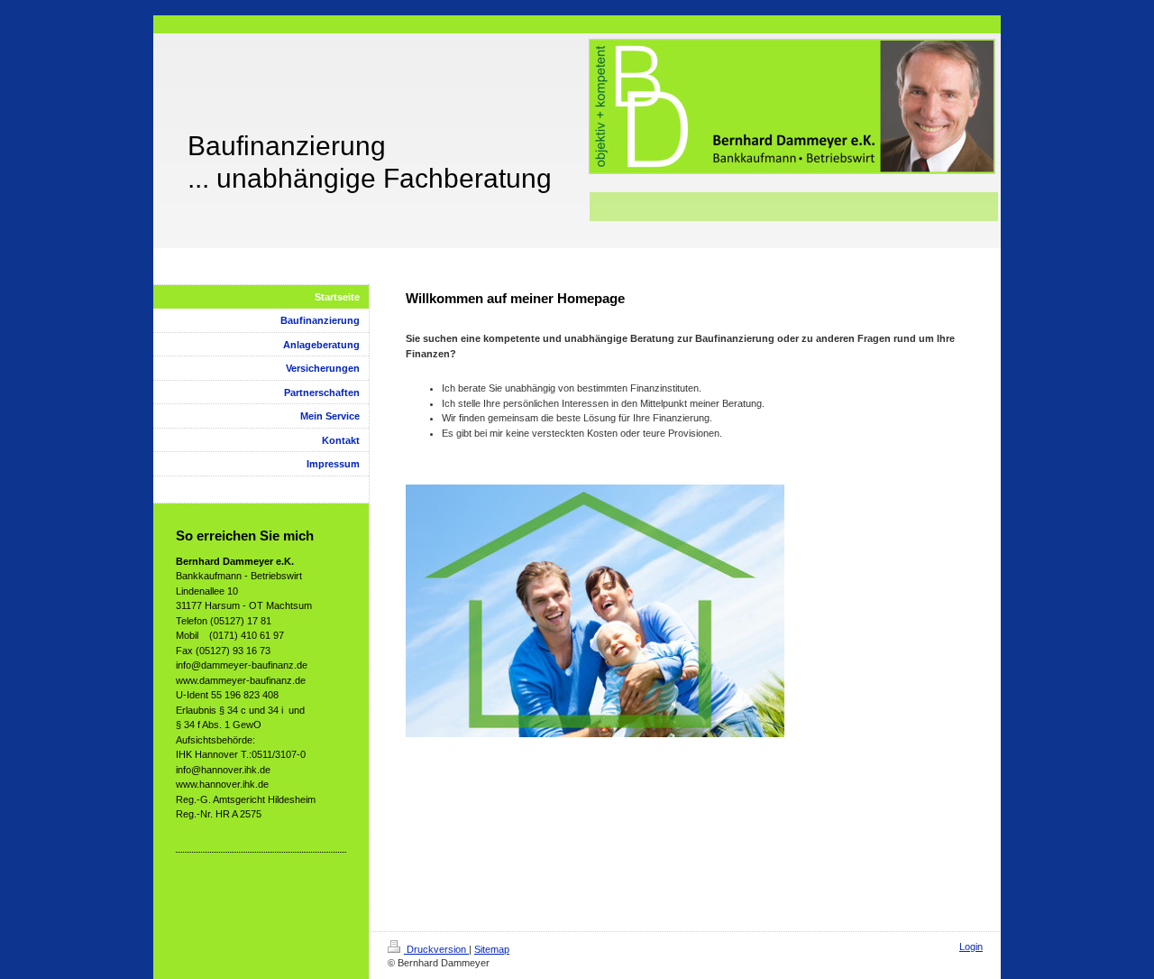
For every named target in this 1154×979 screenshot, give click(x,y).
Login (971, 946)
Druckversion (436, 949)
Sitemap (491, 949)
